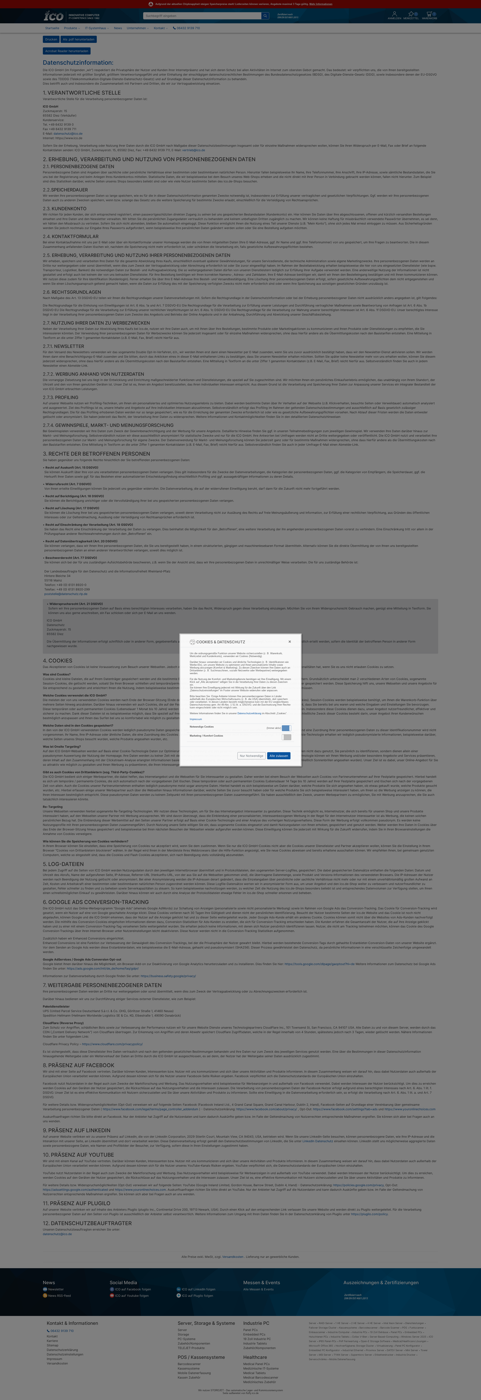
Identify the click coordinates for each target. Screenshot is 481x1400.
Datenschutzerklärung (249, 713)
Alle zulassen (279, 756)
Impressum (196, 719)
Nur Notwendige (251, 756)
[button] (286, 728)
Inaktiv (288, 737)
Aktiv (286, 728)
